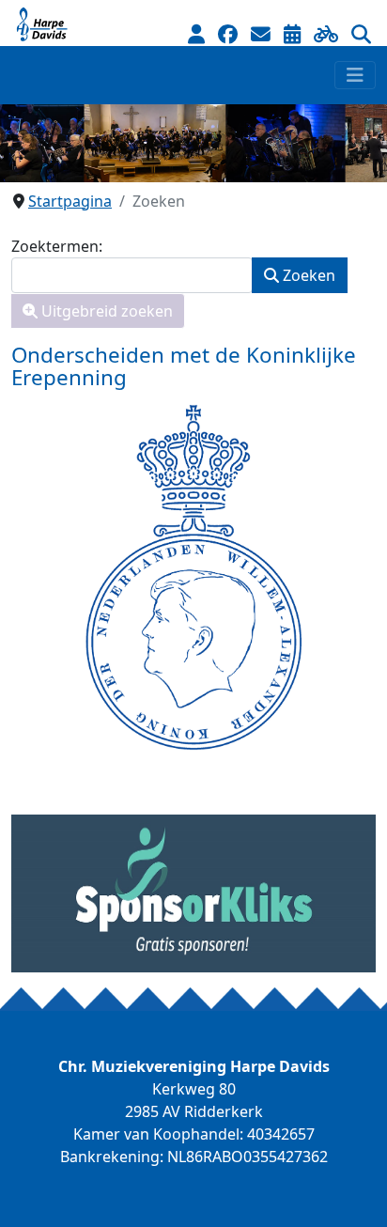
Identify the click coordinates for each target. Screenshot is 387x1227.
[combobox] (132, 275)
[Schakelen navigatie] (355, 75)
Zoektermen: (56, 246)
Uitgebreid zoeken (105, 311)
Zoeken (307, 275)
